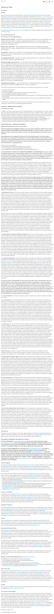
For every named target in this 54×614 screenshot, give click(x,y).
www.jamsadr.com (38, 261)
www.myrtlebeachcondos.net (35, 15)
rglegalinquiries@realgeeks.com (23, 26)
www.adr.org (8, 261)
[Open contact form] (44, 1)
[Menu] (52, 1)
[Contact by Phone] (46, 1)
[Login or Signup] (49, 1)
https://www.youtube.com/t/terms (16, 588)
